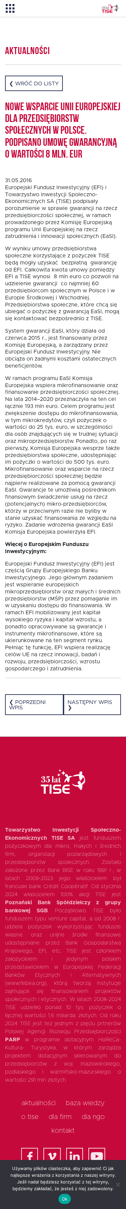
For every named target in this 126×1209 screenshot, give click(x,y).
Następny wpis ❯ (90, 705)
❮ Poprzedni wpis (27, 705)
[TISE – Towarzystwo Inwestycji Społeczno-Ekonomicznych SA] (110, 8)
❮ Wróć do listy (34, 83)
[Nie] (117, 1184)
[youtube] (96, 1156)
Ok (65, 1199)
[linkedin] (74, 1156)
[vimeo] (52, 1156)
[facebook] (29, 1156)
